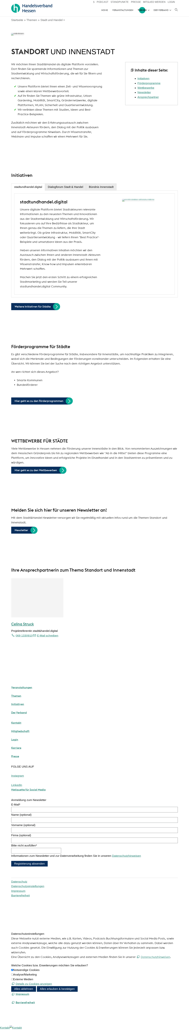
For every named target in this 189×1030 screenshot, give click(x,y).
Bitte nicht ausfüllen (24, 845)
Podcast (102, 2)
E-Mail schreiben (47, 635)
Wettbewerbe (145, 87)
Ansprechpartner (148, 97)
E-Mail (15, 804)
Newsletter (144, 92)
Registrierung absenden (29, 863)
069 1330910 (24, 635)
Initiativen (143, 78)
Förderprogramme (149, 83)
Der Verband (161, 10)
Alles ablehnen (23, 988)
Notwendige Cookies (26, 970)
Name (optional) (21, 814)
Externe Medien (23, 979)
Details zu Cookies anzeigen (34, 983)
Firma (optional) (21, 835)
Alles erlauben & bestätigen (57, 988)
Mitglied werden (154, 2)
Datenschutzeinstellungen (27, 886)
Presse (136, 2)
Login (171, 2)
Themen (142, 10)
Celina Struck (22, 624)
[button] (17, 775)
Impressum (18, 890)
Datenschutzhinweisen (126, 855)
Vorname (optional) (23, 825)
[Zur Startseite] (31, 8)
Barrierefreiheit (20, 895)
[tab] (28, 187)
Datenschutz (19, 881)
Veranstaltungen (122, 10)
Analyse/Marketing (25, 974)
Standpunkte (120, 2)
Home (104, 10)
